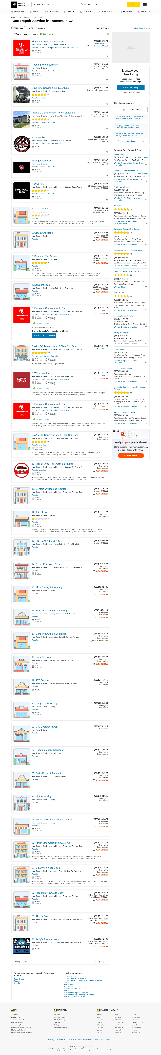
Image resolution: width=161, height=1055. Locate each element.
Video (138, 198)
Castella (16, 983)
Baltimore (100, 1020)
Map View (19, 28)
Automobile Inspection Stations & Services (79, 919)
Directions (66, 47)
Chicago (100, 1027)
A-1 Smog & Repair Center (124, 412)
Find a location (102, 310)
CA (19, 17)
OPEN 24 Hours (46, 34)
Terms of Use (98, 1040)
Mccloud (16, 981)
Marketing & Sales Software (21, 1032)
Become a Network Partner (21, 1027)
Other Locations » (101, 44)
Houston (117, 1017)
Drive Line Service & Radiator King (50, 88)
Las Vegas (118, 1025)
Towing (52, 515)
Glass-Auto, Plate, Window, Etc (61, 871)
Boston (99, 1022)
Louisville (118, 1030)
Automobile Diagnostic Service (143, 193)
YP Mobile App (59, 1020)
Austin (99, 1017)
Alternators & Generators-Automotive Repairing (77, 116)
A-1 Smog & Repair (121, 187)
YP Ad (123, 198)
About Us (14, 1015)
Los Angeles (119, 1027)
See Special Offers (54, 47)
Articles (57, 1015)
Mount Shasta (18, 979)
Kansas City (119, 1022)
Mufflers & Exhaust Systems (83, 467)
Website (35, 47)
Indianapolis (118, 1020)
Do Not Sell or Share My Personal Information (74, 1040)
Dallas (99, 1030)
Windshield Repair (81, 871)
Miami (134, 1015)
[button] (145, 4)
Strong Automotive (42, 160)
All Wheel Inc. (119, 206)
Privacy (51, 1040)
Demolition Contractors (64, 660)
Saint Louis (136, 1032)
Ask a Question (132, 109)
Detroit (116, 1015)
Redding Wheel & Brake (45, 64)
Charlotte (100, 1025)
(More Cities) (113, 1010)
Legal (108, 1040)
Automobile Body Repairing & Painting (63, 492)
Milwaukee (136, 1017)
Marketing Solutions (18, 1030)
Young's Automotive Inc (123, 368)
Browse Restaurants (61, 1027)
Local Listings (44, 356)
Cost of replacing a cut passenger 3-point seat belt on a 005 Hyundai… (129, 117)
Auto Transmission (56, 376)
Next (107, 961)
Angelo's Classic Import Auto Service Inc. (54, 112)
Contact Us (15, 1017)
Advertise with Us (18, 1020)
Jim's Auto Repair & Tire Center (126, 229)
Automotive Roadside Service (60, 637)
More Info (74, 47)
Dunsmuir (27, 17)
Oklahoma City (137, 1022)
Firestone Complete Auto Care (48, 41)
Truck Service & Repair (58, 91)
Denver (99, 1032)
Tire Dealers (53, 45)
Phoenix (135, 1030)
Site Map (57, 1022)
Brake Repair (64, 45)
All (32, 28)
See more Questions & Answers (131, 141)
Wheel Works (119, 154)
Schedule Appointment (45, 336)
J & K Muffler (38, 137)
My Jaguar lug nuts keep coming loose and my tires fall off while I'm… (130, 135)
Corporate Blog (17, 1022)
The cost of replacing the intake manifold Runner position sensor (127, 126)
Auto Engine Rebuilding (58, 544)
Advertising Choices (18, 1025)
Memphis (117, 1032)
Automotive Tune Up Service (83, 637)
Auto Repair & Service (40, 45)
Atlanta (99, 1015)
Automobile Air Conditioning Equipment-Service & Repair (70, 311)
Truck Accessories (77, 567)
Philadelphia (136, 1027)
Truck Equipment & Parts (59, 567)
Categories (58, 1025)
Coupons (42, 47)
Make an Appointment (129, 221)
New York (135, 1020)
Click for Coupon (42, 323)
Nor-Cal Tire (38, 184)
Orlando (135, 1025)
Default (104, 28)
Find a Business (60, 1017)
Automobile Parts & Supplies (60, 141)
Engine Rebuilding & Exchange (61, 288)
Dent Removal (84, 492)
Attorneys (135, 399)
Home (13, 17)
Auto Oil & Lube (55, 349)
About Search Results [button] (142, 28)
